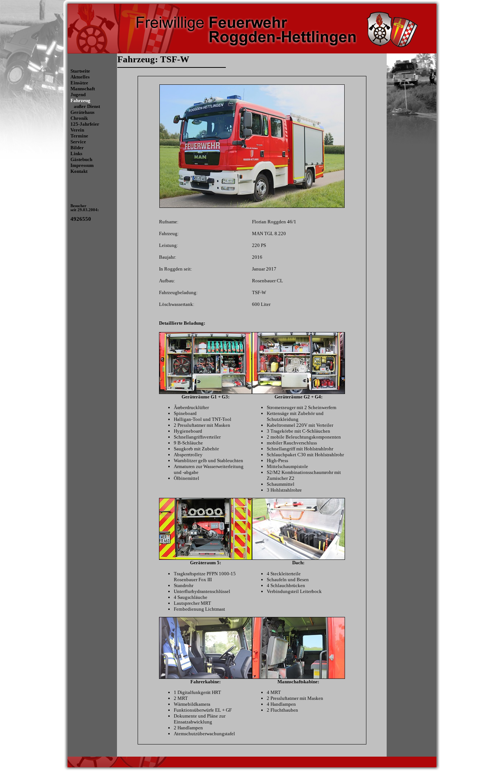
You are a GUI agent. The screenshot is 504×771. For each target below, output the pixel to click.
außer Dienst (87, 106)
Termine (79, 136)
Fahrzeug (80, 100)
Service (78, 141)
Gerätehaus (82, 112)
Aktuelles (80, 77)
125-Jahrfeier (84, 124)
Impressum (82, 165)
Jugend (78, 94)
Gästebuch (81, 159)
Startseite (80, 71)
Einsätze (79, 83)
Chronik (79, 118)
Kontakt (78, 171)
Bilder (77, 147)
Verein (77, 130)
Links (76, 153)
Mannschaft (82, 88)
